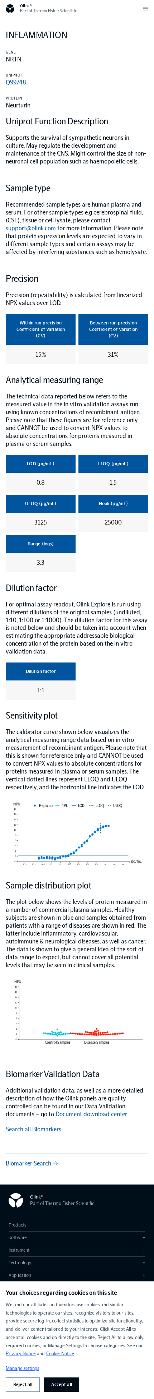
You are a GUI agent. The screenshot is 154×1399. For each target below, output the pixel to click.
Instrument (77, 1250)
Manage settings (22, 1368)
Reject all (22, 1384)
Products (77, 1225)
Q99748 (16, 82)
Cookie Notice (60, 1353)
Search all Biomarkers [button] (33, 1129)
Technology (77, 1263)
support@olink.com (31, 228)
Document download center (91, 1114)
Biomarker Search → (32, 1163)
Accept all (61, 1384)
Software (77, 1237)
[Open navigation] (145, 8)
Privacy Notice (21, 1353)
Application (77, 1275)
